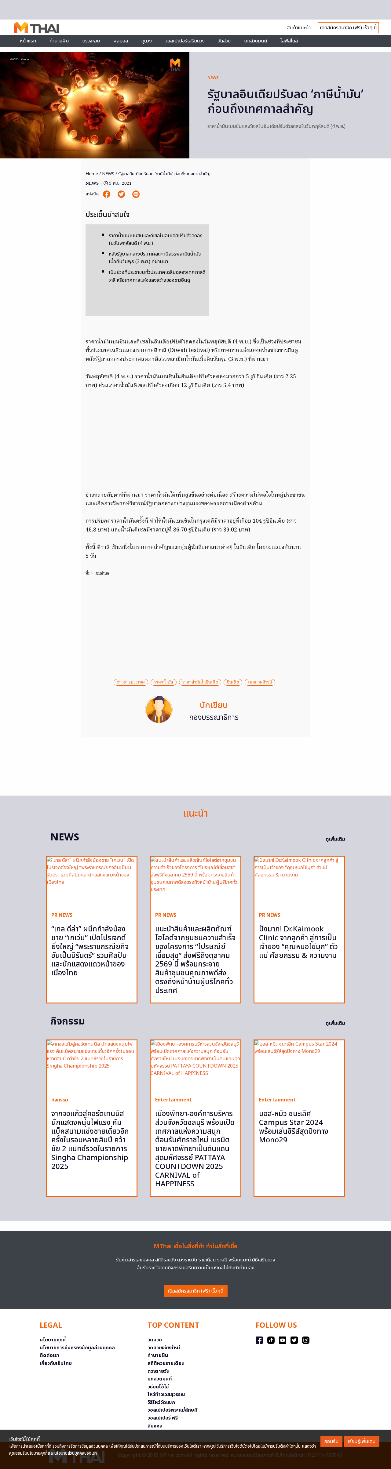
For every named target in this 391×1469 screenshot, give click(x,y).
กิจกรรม (59, 1100)
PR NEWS (61, 915)
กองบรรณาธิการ (214, 717)
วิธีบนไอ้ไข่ (158, 1387)
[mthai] (36, 27)
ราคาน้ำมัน (163, 682)
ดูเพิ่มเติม (335, 839)
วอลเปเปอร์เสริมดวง (185, 41)
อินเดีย (233, 682)
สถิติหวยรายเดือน (166, 1363)
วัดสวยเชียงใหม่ (164, 1347)
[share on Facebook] (107, 194)
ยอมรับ (331, 1441)
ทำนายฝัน (59, 41)
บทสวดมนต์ (255, 41)
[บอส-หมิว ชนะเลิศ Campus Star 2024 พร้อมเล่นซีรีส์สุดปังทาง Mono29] (299, 1066)
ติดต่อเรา (49, 1355)
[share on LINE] (136, 194)
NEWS (213, 78)
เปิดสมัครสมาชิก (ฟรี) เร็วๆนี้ (196, 1291)
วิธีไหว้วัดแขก (161, 1402)
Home (92, 174)
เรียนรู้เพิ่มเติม (361, 1441)
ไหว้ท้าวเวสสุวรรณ (166, 1394)
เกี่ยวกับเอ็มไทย (56, 1363)
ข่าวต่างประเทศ (131, 682)
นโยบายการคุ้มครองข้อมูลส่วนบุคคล (77, 1347)
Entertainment (173, 1100)
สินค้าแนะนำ (299, 27)
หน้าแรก (28, 41)
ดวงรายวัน (159, 1371)
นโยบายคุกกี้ (53, 1340)
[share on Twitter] (122, 194)
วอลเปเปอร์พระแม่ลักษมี (172, 1410)
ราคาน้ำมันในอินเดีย (200, 682)
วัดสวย (224, 41)
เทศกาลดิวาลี (260, 682)
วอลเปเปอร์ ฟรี (163, 1418)
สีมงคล (155, 1426)
